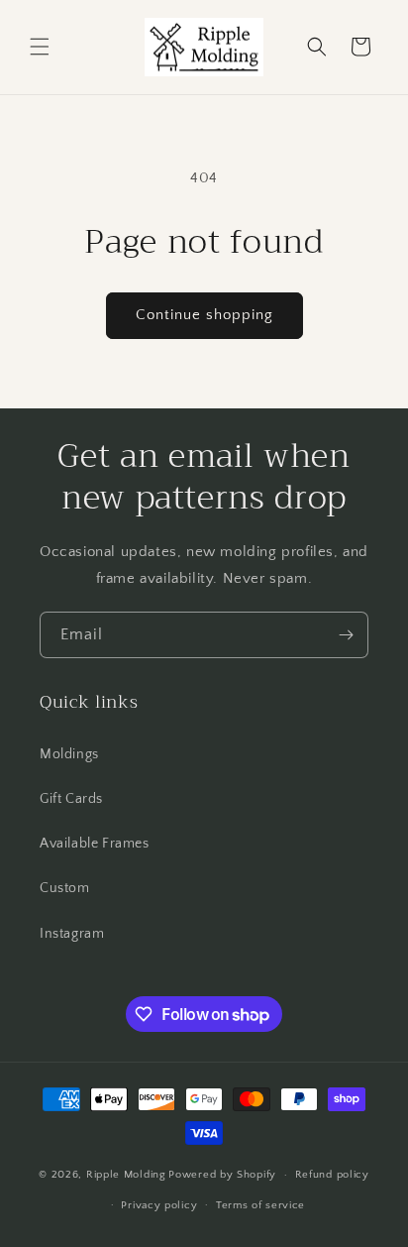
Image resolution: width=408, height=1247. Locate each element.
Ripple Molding (126, 1175)
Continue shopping (204, 314)
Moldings (69, 754)
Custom (65, 888)
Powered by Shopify (222, 1175)
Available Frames (95, 843)
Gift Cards (71, 799)
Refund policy (332, 1175)
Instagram (72, 934)
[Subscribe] (345, 635)
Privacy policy (159, 1205)
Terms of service (260, 1205)
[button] (39, 46)
